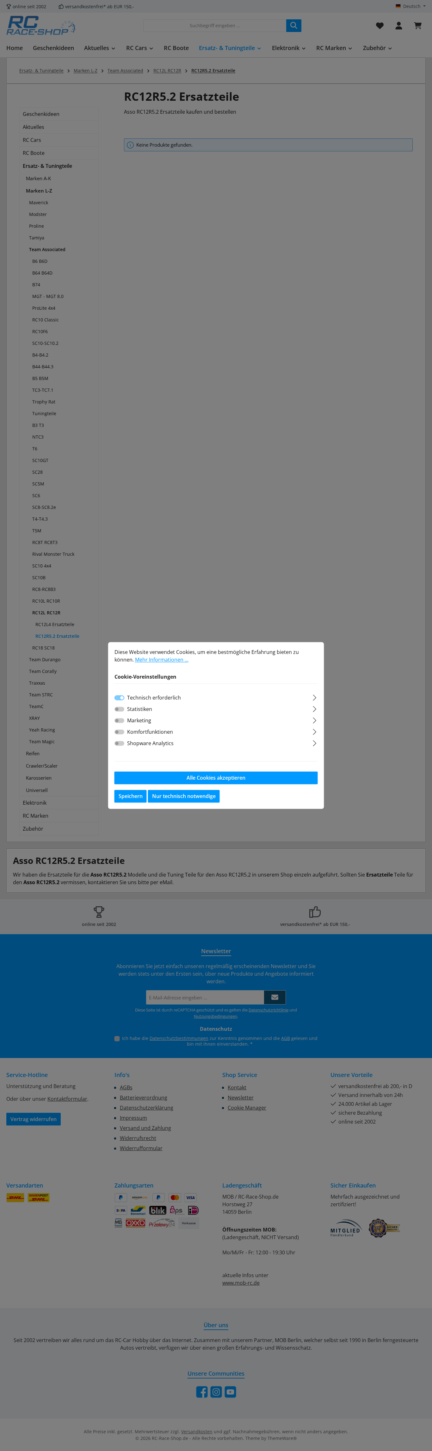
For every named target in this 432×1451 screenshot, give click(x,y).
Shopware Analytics (150, 743)
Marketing (139, 720)
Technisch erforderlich (154, 697)
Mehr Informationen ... (161, 659)
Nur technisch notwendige (184, 796)
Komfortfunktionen (150, 732)
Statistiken (139, 709)
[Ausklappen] (315, 697)
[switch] (119, 709)
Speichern (131, 796)
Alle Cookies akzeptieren (216, 778)
